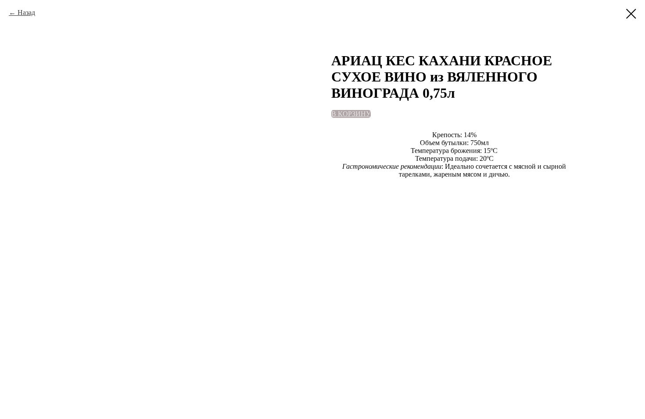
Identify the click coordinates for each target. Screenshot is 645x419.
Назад (26, 12)
